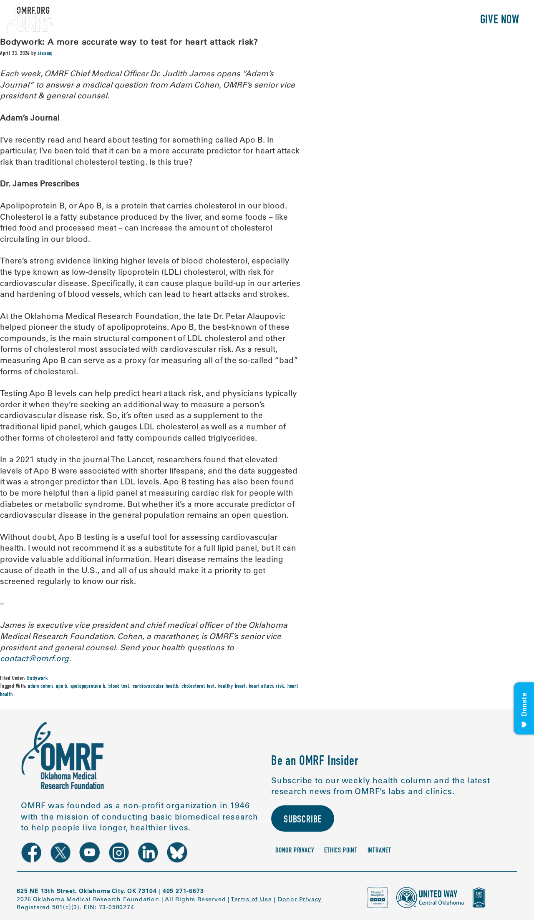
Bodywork (37, 679)
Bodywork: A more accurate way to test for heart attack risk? (129, 41)
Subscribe (303, 820)
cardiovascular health (156, 686)
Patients (376, 21)
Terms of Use (251, 899)
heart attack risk (267, 686)
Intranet (379, 851)
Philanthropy (436, 21)
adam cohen (40, 686)
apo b (61, 686)
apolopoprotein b (88, 686)
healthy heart (232, 686)
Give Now (499, 21)
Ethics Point (341, 851)
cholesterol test (198, 686)
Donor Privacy (294, 851)
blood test (118, 686)
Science (331, 21)
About (291, 21)
